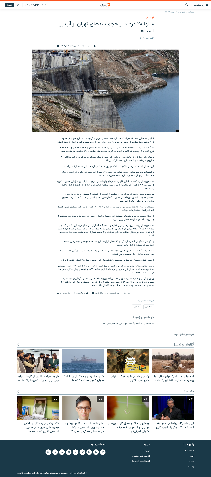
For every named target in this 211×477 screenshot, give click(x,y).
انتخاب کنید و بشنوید (141, 456)
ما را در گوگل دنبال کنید (35, 5)
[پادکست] (18, 5)
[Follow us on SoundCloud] (62, 452)
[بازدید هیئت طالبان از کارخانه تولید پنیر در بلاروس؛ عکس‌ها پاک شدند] (38, 361)
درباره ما (146, 450)
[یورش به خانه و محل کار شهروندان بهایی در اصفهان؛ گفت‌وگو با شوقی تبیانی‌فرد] (128, 408)
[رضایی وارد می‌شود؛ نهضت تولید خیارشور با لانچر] (128, 361)
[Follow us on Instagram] (55, 452)
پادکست (190, 466)
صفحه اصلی (189, 450)
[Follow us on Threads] (48, 452)
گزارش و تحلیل (183, 344)
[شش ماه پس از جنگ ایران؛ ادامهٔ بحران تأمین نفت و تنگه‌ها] (83, 361)
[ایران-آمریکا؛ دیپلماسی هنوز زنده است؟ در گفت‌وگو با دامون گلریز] (173, 408)
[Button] (92, 46)
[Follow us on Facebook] (89, 452)
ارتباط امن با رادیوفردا (141, 461)
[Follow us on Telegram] (82, 452)
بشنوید (188, 391)
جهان (191, 461)
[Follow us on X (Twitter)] (75, 452)
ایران (192, 456)
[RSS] (96, 452)
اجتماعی (150, 18)
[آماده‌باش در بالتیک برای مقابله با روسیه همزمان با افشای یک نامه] (173, 361)
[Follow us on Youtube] (68, 452)
